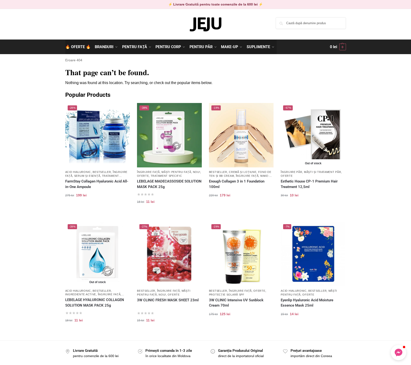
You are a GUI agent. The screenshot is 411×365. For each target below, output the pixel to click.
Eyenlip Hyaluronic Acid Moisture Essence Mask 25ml (307, 303)
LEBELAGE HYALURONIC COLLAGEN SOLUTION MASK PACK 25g (94, 303)
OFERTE (143, 175)
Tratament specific (166, 175)
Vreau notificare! (313, 210)
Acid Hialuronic (78, 172)
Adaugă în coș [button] (97, 210)
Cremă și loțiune (242, 172)
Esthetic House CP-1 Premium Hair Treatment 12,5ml (309, 184)
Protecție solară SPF (226, 294)
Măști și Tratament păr (322, 172)
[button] (338, 47)
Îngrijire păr (291, 172)
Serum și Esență (87, 175)
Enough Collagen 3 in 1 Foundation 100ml (236, 184)
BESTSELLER (102, 172)
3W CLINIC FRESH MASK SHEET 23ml (168, 300)
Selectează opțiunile (241, 210)
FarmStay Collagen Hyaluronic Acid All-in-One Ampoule (96, 184)
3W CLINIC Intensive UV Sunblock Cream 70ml (236, 303)
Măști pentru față (176, 172)
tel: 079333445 (76, 27)
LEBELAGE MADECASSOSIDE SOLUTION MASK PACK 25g (169, 184)
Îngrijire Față (148, 172)
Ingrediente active (80, 294)
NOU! (196, 172)
